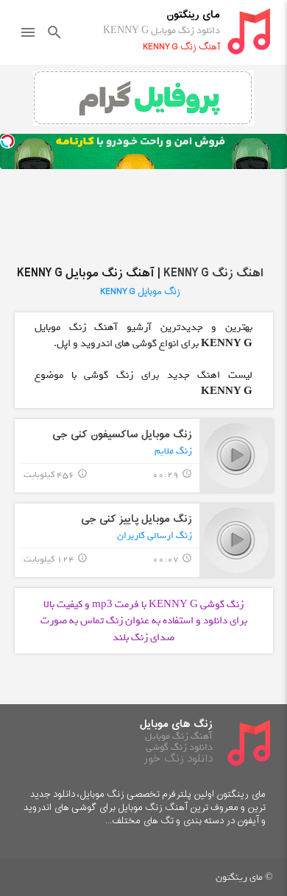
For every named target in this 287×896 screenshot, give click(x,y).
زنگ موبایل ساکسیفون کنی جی (122, 435)
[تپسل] (7, 141)
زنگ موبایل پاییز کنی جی (136, 519)
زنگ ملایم (173, 451)
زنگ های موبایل (176, 724)
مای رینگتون (193, 15)
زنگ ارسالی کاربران (154, 535)
